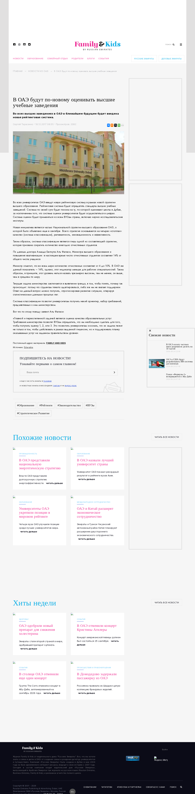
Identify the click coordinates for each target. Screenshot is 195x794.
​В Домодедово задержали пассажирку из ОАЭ (97, 676)
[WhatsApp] (119, 125)
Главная (18, 71)
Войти (165, 749)
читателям (106, 787)
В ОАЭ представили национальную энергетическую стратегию (40, 464)
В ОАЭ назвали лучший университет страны (95, 462)
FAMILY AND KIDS (56, 343)
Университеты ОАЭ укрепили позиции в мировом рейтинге (34, 512)
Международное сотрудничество (93, 502)
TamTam (56, 386)
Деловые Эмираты (171, 58)
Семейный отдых (57, 58)
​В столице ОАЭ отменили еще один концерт (39, 676)
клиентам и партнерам (129, 787)
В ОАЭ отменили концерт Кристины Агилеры (97, 628)
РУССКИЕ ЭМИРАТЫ (144, 58)
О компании (90, 787)
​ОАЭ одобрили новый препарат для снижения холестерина (37, 630)
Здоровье (23, 619)
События (103, 58)
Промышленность (28, 453)
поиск (173, 787)
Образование (35, 58)
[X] (115, 125)
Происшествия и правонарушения (94, 667)
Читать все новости (167, 437)
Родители (77, 58)
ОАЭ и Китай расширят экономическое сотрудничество (95, 512)
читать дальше (54, 483)
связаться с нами (155, 787)
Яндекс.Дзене (71, 386)
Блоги (91, 58)
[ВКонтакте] (108, 125)
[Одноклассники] (112, 125)
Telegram (47, 381)
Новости (18, 58)
